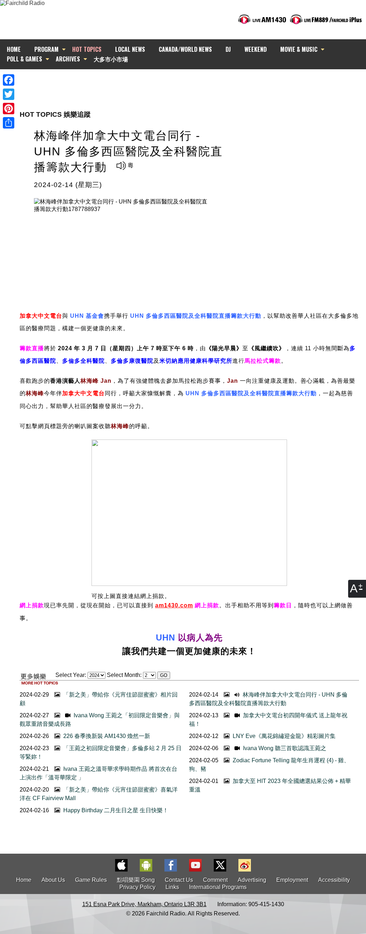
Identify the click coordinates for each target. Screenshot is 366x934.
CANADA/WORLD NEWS (185, 49)
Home (23, 880)
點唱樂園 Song (136, 880)
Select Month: (124, 675)
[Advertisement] (189, 82)
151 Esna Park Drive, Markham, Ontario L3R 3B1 (144, 904)
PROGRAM (46, 49)
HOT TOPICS (87, 49)
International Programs (218, 887)
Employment (292, 880)
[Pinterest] (8, 108)
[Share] (8, 123)
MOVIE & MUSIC (298, 49)
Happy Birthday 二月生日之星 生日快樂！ (115, 810)
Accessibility (334, 880)
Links (172, 887)
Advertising (252, 880)
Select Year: (70, 675)
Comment (215, 880)
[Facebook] (8, 80)
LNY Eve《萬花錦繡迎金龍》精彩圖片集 (283, 736)
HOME (14, 49)
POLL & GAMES (24, 59)
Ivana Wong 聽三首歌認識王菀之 (284, 748)
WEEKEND (255, 49)
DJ (228, 49)
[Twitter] (8, 94)
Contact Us (179, 880)
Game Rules (91, 880)
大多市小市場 (111, 59)
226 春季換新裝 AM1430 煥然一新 (106, 736)
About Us (53, 880)
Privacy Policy (137, 887)
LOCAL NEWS (130, 49)
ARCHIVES (68, 59)
